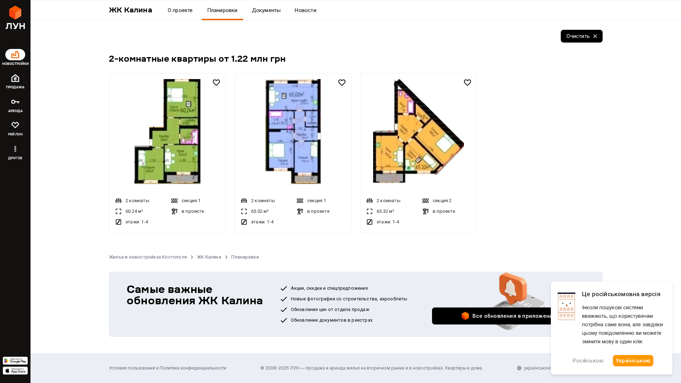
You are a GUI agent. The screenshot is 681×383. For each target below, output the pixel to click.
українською (538, 368)
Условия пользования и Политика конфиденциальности (167, 368)
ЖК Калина (209, 257)
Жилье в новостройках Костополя (148, 257)
